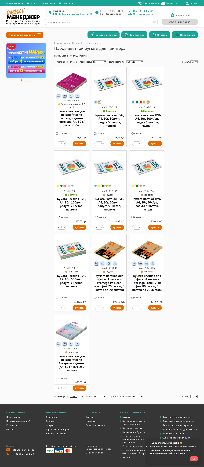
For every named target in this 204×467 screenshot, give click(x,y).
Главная (58, 43)
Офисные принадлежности (178, 421)
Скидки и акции (106, 34)
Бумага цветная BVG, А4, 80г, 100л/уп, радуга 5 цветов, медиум (147, 120)
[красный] (140, 102)
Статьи (90, 417)
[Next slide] (42, 60)
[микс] (99, 102)
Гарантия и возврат (57, 429)
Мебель (126, 457)
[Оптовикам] (177, 35)
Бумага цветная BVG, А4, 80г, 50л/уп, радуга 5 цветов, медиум (109, 204)
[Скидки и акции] (92, 35)
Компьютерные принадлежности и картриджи (133, 439)
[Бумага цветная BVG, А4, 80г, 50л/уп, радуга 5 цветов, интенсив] (109, 97)
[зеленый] (137, 102)
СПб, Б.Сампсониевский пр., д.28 (72, 14)
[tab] (21, 80)
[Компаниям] (126, 35)
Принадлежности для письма (179, 429)
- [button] (58, 143)
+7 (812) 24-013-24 (140, 10)
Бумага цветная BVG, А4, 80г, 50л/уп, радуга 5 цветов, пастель (147, 204)
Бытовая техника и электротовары (133, 422)
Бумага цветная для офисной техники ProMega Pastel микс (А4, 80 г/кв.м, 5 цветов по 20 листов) (147, 283)
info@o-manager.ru (140, 14)
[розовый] (69, 186)
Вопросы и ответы (57, 433)
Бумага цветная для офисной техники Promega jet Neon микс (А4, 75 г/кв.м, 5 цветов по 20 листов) (109, 283)
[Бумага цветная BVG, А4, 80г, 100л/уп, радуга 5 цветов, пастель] (71, 181)
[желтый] (58, 186)
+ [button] (64, 143)
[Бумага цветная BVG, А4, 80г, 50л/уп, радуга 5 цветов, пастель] (147, 181)
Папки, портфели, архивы (177, 425)
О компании (13, 417)
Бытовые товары (132, 428)
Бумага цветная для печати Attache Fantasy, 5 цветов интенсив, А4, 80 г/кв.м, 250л (71, 118)
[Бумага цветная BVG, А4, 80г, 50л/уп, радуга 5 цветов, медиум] (109, 181)
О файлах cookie (96, 452)
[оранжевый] (144, 102)
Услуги (50, 425)
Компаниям (137, 34)
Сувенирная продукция (176, 437)
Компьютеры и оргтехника (138, 446)
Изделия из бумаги (133, 432)
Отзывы (162, 34)
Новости (91, 421)
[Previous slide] (10, 60)
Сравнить (63, 133)
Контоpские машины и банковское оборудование (138, 452)
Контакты (12, 425)
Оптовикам (187, 34)
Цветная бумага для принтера (87, 43)
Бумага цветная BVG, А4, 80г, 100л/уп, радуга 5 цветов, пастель (71, 204)
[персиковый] (65, 186)
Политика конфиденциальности (99, 447)
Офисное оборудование (176, 417)
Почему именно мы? (18, 421)
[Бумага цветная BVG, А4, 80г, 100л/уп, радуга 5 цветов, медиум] (147, 97)
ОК (194, 459)
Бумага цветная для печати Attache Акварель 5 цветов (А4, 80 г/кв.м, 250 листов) (71, 363)
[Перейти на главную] (23, 23)
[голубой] (95, 102)
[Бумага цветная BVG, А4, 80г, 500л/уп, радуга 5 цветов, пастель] (71, 265)
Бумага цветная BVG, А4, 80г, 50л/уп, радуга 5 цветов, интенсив (109, 120)
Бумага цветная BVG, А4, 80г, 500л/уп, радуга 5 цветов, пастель (71, 281)
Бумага (67, 43)
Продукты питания (173, 433)
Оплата (50, 421)
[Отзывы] (154, 35)
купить (79, 143)
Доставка (51, 417)
